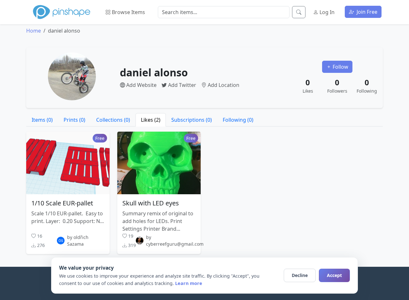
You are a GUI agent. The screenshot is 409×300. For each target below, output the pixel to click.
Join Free (366, 11)
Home (33, 30)
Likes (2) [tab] (150, 119)
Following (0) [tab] (238, 119)
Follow (339, 66)
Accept (334, 275)
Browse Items (128, 12)
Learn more (188, 283)
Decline (300, 275)
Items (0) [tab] (42, 119)
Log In (326, 12)
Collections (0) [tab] (113, 119)
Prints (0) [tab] (74, 119)
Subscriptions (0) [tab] (191, 119)
